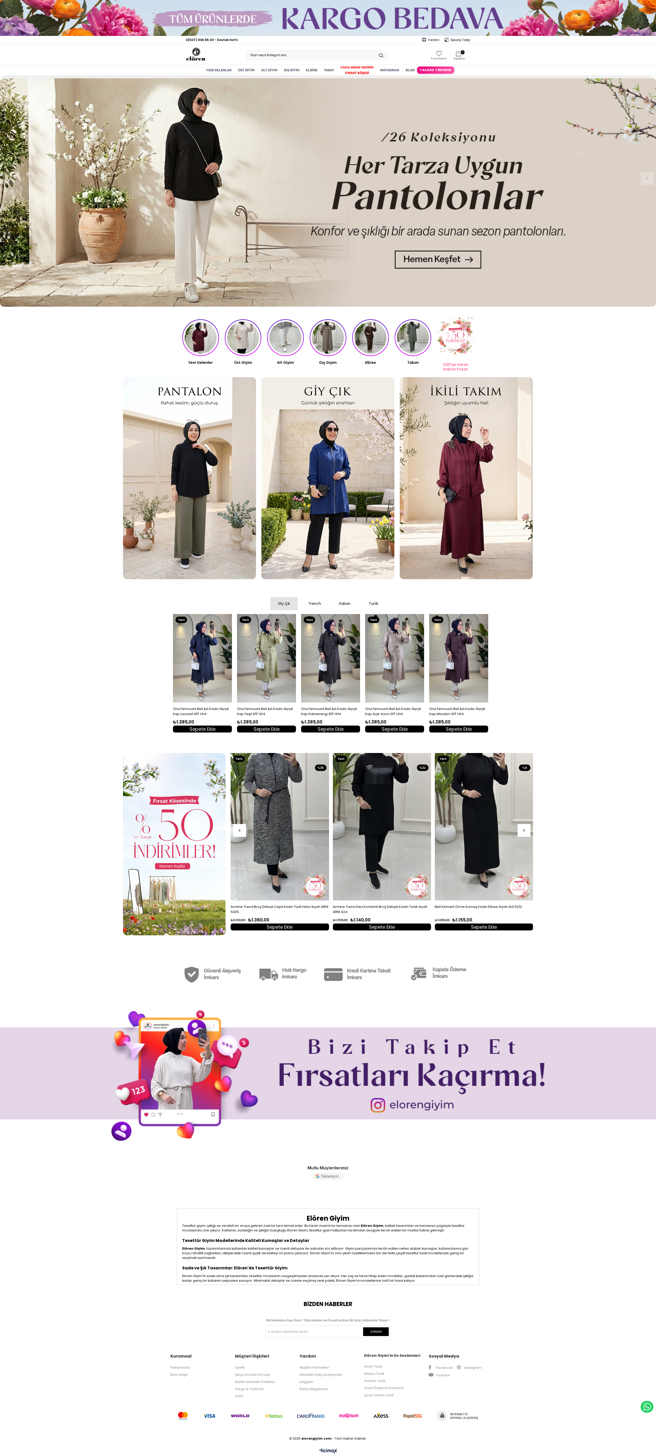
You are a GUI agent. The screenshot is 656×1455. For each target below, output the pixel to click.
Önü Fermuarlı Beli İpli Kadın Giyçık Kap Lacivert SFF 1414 (201, 711)
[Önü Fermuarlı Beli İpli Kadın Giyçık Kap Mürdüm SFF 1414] (458, 658)
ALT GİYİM (269, 70)
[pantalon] (189, 478)
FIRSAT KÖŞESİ (357, 73)
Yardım (433, 40)
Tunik (373, 603)
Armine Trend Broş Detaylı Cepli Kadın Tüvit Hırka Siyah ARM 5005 (483, 909)
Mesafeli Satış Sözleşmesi (321, 1374)
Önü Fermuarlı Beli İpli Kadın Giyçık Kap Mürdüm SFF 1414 (457, 711)
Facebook (444, 1367)
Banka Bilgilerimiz (314, 1389)
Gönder (376, 1332)
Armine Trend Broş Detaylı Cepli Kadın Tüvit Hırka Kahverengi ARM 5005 (373, 909)
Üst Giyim (243, 362)
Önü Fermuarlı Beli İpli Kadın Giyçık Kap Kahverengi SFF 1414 (329, 711)
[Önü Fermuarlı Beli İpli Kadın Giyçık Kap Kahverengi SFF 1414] (330, 658)
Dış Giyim (328, 362)
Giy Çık (284, 603)
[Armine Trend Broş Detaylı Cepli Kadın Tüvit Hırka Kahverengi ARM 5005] (382, 826)
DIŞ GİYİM (292, 70)
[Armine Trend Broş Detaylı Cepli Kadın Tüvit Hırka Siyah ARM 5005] (484, 826)
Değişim (306, 1381)
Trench (314, 603)
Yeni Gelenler (200, 362)
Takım (413, 362)
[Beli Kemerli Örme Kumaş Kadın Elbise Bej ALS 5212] (280, 826)
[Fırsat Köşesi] (174, 844)
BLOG (410, 70)
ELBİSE (311, 70)
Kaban (345, 603)
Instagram (472, 1367)
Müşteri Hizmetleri (314, 1367)
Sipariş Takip (460, 40)
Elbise (370, 362)
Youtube (442, 1375)
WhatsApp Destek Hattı (647, 1407)
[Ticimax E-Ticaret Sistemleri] (328, 1451)
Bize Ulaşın (179, 1374)
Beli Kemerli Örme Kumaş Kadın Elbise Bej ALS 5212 (272, 906)
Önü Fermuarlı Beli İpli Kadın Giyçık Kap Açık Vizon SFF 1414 (393, 711)
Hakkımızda (180, 1367)
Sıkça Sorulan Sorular (252, 1374)
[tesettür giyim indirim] (328, 192)
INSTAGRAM (389, 70)
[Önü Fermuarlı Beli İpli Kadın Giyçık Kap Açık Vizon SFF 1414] (394, 658)
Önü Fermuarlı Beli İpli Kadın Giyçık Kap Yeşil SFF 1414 (265, 711)
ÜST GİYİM (246, 70)
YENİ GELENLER (219, 70)
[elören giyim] (328, 1073)
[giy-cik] (328, 478)
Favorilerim (439, 58)
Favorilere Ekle (229, 729)
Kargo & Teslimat (249, 1389)
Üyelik (240, 1367)
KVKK (239, 1396)
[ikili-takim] (466, 478)
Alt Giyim (285, 362)
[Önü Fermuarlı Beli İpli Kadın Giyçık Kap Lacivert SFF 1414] (202, 658)
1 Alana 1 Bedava (435, 70)
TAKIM (329, 70)
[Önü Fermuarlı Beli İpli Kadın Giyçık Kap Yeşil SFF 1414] (266, 658)
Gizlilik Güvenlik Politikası (255, 1381)
